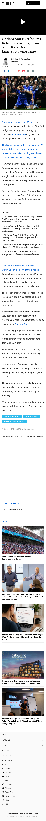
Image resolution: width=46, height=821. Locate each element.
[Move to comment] (33, 71)
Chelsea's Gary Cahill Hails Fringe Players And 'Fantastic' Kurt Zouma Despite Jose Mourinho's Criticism (22, 219)
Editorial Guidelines (34, 436)
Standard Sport (21, 324)
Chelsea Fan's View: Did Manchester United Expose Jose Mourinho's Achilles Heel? (20, 254)
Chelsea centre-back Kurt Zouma (18, 122)
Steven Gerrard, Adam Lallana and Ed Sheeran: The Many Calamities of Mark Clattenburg (20, 228)
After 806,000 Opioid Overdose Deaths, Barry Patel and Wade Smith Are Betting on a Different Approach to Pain (22, 596)
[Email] (28, 71)
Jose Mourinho (18, 134)
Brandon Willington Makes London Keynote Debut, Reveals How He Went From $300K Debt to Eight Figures (22, 721)
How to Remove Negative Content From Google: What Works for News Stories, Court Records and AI (22, 637)
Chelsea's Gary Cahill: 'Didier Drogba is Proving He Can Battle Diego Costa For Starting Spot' (21, 238)
